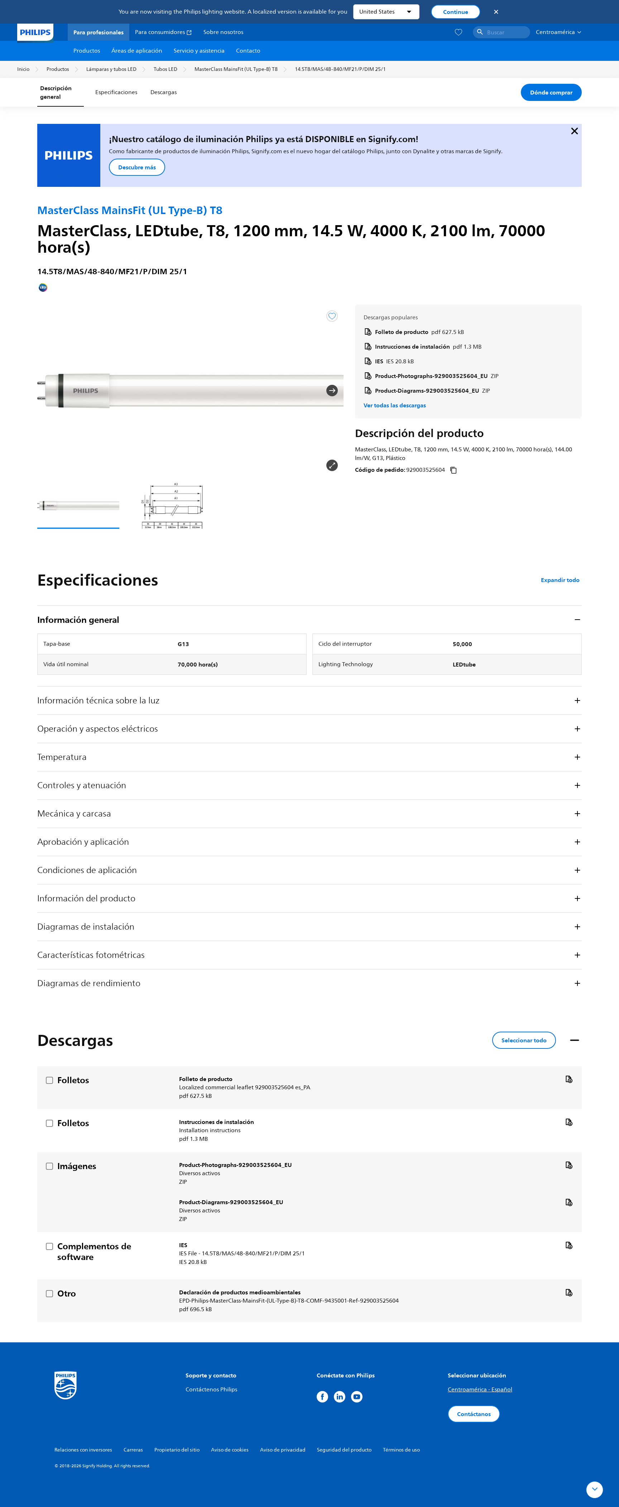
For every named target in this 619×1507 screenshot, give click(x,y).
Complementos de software (94, 1251)
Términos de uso (401, 1450)
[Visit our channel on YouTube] (357, 1396)
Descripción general (56, 92)
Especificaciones (116, 92)
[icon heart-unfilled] (458, 32)
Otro (66, 1293)
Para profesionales (98, 32)
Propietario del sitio (177, 1450)
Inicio (23, 69)
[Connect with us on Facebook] (322, 1396)
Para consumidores (160, 32)
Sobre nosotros (223, 32)
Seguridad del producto (344, 1450)
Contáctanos (474, 1414)
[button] (48, 390)
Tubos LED (165, 69)
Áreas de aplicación (136, 50)
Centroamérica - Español (480, 1389)
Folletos (73, 1080)
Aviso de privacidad (283, 1450)
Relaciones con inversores (83, 1450)
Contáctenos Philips (211, 1389)
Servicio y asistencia (199, 50)
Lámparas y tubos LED (111, 69)
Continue (455, 12)
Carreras (133, 1450)
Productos (86, 50)
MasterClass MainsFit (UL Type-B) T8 (236, 69)
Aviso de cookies (230, 1450)
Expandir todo (560, 580)
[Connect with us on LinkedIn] (339, 1396)
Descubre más (137, 167)
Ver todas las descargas (395, 405)
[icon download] (569, 1079)
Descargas (163, 92)
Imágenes (76, 1165)
